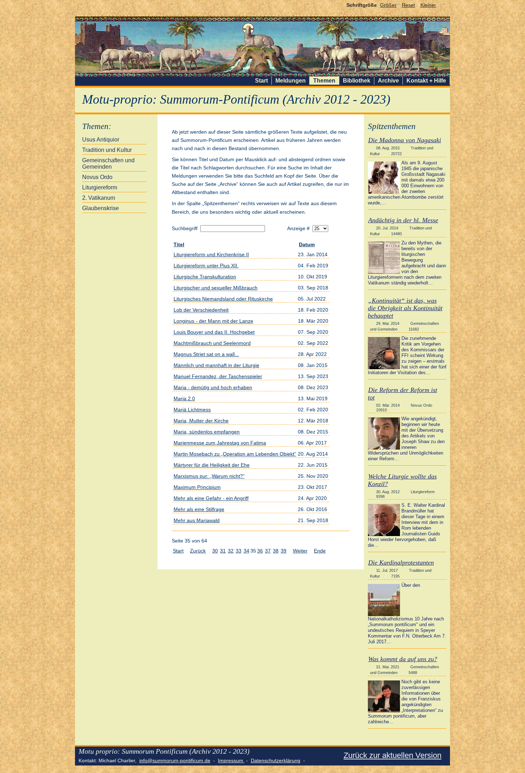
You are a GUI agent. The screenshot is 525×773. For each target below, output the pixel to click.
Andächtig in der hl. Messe (403, 220)
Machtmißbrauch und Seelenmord (212, 343)
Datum (307, 244)
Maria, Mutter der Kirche (201, 420)
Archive (388, 81)
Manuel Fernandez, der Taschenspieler (218, 376)
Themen (324, 81)
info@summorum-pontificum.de (174, 760)
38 (276, 551)
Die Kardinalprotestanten (401, 562)
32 (231, 551)
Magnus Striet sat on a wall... (206, 354)
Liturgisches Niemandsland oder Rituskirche (223, 299)
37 (268, 551)
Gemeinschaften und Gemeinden (108, 163)
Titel (179, 244)
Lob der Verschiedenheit (201, 310)
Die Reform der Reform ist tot (402, 393)
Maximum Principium (197, 487)
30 (215, 551)
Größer (388, 5)
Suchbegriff (185, 228)
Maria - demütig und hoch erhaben (213, 387)
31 (223, 551)
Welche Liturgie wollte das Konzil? (402, 480)
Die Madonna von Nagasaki (404, 140)
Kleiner (428, 5)
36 (260, 551)
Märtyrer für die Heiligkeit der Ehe (212, 465)
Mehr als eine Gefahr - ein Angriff (211, 498)
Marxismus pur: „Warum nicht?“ (209, 476)
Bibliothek (356, 81)
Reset (408, 5)
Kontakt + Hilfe (426, 81)
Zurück (198, 551)
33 (238, 551)
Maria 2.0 (184, 398)
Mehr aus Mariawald (197, 520)
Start (261, 81)
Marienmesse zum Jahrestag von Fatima (220, 443)
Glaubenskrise (100, 208)
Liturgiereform (99, 187)
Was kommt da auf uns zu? (402, 659)
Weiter (300, 551)
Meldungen (290, 81)
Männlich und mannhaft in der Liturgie (216, 365)
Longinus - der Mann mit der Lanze (213, 321)
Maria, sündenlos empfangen (207, 432)
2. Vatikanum (98, 198)
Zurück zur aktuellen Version (392, 755)
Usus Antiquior (100, 140)
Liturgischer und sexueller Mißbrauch (216, 288)
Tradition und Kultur (107, 150)
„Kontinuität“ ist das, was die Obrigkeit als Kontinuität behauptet (405, 308)
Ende (320, 551)
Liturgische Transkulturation (205, 276)
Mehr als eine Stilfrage (199, 509)
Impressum (231, 760)
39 (283, 551)
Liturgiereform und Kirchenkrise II (211, 254)
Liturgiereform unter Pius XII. (206, 265)
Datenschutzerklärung (275, 760)
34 (246, 551)
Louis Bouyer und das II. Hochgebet (214, 332)
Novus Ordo (97, 177)
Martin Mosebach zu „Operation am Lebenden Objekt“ (235, 454)
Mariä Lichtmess (192, 409)
